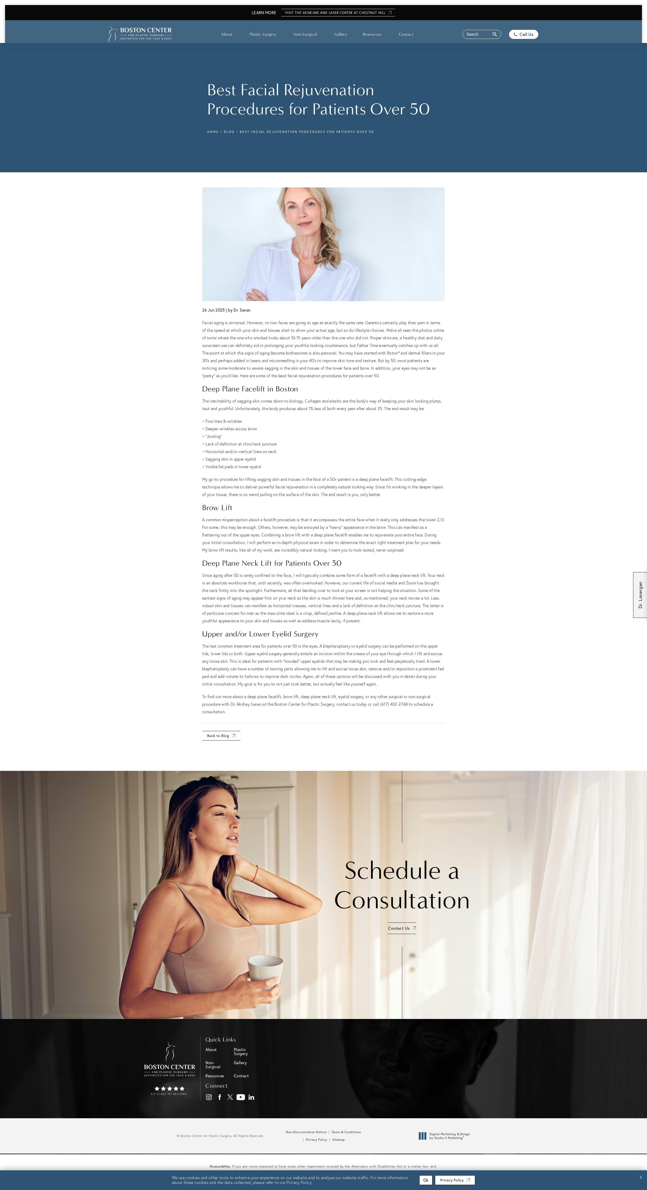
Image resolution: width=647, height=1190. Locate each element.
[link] (169, 1091)
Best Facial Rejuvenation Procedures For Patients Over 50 (307, 132)
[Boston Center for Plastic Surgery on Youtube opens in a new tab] (241, 1097)
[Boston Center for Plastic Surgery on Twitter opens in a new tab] (230, 1097)
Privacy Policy (316, 1139)
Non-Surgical (305, 34)
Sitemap (338, 1139)
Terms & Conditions (346, 1132)
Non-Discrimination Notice (306, 1132)
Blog (229, 132)
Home (213, 132)
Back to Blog (218, 735)
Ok (425, 1180)
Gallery (340, 34)
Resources (372, 34)
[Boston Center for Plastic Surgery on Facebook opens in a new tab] (220, 1097)
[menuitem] (208, 1097)
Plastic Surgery (263, 34)
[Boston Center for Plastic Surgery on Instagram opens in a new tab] (209, 1097)
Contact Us (399, 928)
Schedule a (402, 885)
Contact (406, 34)
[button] (482, 34)
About (227, 34)
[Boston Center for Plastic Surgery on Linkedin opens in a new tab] (251, 1097)
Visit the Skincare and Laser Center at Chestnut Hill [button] (335, 13)
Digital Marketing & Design (449, 1136)
